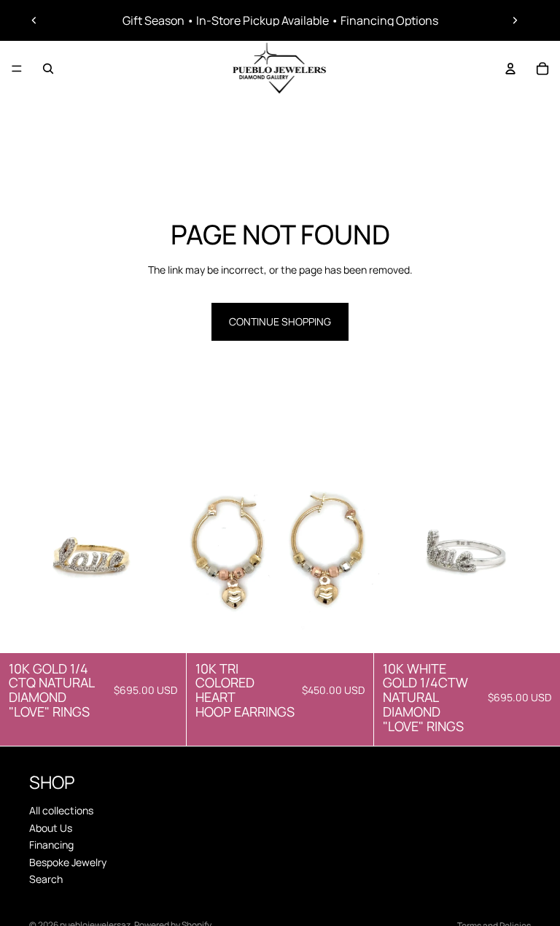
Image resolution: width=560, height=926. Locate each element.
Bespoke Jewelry (67, 861)
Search (46, 879)
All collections (61, 810)
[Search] (48, 69)
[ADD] (164, 630)
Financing (51, 845)
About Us (50, 827)
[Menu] (17, 68)
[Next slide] (515, 20)
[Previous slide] (34, 20)
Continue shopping (280, 321)
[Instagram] (208, 773)
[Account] (510, 69)
